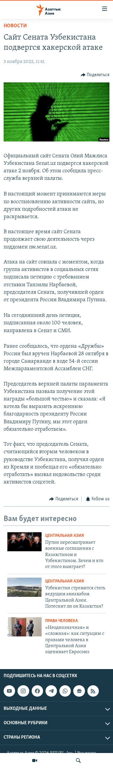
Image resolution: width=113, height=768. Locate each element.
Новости (15, 26)
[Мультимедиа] (35, 760)
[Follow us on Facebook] (37, 691)
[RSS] (93, 691)
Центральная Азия (64, 536)
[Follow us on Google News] (79, 691)
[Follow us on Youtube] (9, 691)
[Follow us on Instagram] (23, 691)
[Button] (95, 75)
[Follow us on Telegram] (51, 691)
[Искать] (78, 760)
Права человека (61, 621)
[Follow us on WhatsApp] (65, 691)
